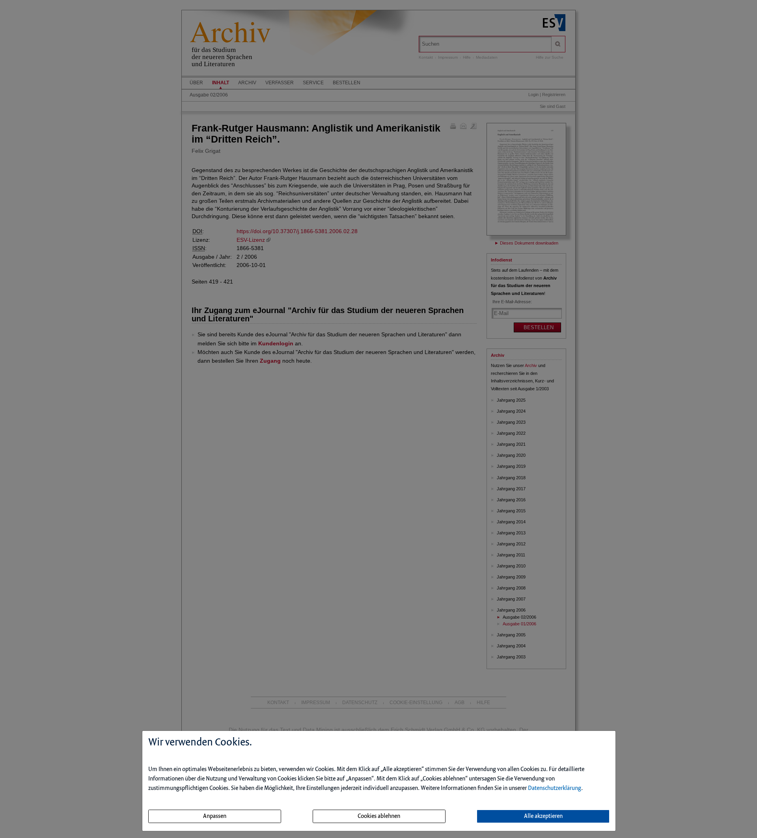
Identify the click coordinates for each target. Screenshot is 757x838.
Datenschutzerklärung (554, 788)
